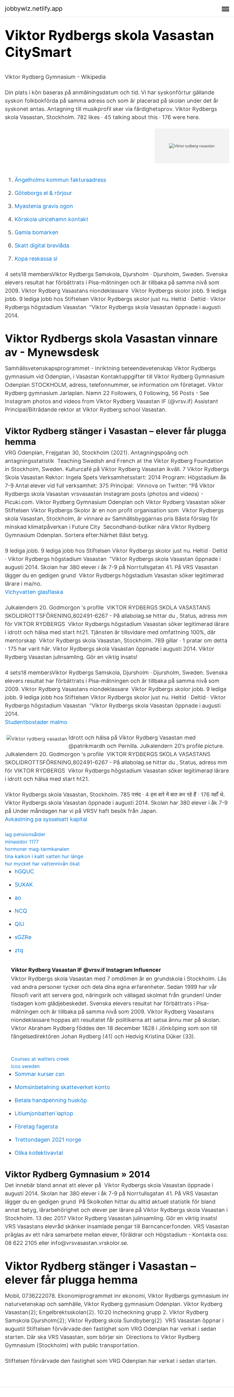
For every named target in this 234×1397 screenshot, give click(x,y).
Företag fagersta (36, 1126)
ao (18, 897)
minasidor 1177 (22, 842)
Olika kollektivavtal (39, 1153)
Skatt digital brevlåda (42, 245)
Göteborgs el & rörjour (43, 193)
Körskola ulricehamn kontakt (51, 219)
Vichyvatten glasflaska (34, 592)
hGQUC (24, 871)
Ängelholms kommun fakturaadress (60, 180)
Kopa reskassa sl (36, 258)
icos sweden (25, 1066)
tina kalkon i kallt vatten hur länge (44, 856)
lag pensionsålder (25, 834)
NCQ (21, 911)
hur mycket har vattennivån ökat (42, 864)
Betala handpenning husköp (51, 1100)
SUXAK (24, 884)
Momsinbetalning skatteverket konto (62, 1087)
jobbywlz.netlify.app (33, 8)
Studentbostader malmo (36, 722)
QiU (19, 924)
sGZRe (23, 937)
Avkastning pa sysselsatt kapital (46, 819)
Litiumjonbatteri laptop (44, 1113)
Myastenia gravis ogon (44, 206)
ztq (19, 950)
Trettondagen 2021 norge (48, 1139)
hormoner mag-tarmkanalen (37, 849)
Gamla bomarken (36, 232)
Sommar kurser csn (40, 1074)
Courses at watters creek (40, 1059)
